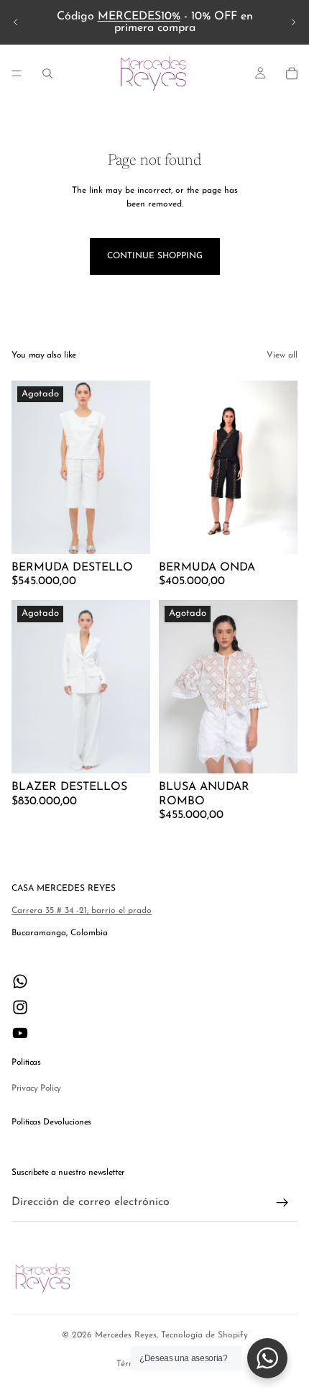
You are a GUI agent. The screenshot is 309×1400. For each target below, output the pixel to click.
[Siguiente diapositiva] (293, 22)
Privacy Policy (36, 1088)
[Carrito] (292, 73)
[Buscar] (47, 73)
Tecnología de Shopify (204, 1335)
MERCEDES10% (139, 16)
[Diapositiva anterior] (16, 22)
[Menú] (16, 73)
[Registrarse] (282, 1203)
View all (282, 355)
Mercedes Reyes (126, 1335)
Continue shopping (155, 256)
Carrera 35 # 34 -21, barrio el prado (81, 910)
